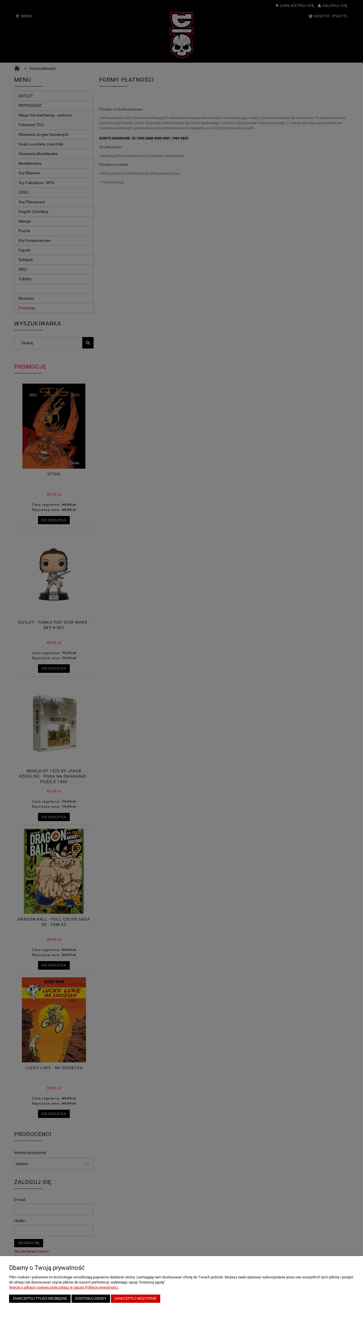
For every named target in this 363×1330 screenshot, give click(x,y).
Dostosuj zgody (90, 1298)
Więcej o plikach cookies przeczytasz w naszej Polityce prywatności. (64, 1287)
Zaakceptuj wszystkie (135, 1298)
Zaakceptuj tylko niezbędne (40, 1298)
